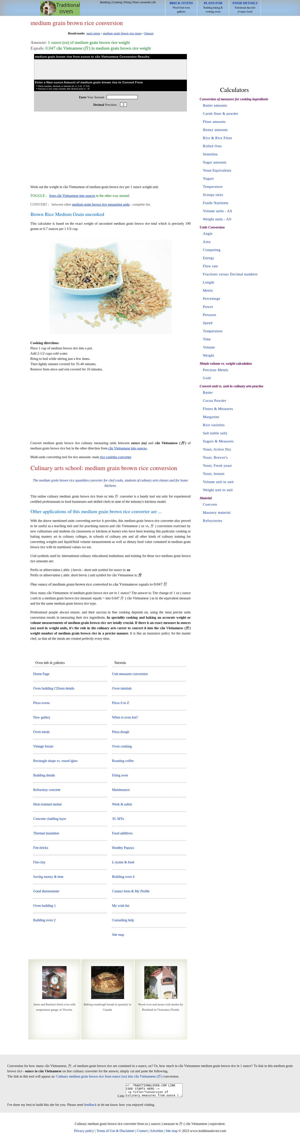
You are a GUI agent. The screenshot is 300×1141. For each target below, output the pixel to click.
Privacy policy (84, 1131)
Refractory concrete (46, 790)
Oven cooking (122, 746)
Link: (121, 1096)
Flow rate (210, 266)
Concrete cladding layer (49, 819)
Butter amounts (215, 105)
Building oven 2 (44, 920)
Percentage (211, 298)
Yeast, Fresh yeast (217, 465)
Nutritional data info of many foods (245, 7)
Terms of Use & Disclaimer (115, 1131)
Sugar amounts (214, 162)
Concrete (210, 504)
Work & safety (122, 804)
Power (208, 307)
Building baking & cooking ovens (213, 7)
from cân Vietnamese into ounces (72, 196)
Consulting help (123, 920)
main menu (93, 33)
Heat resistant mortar (47, 804)
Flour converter (142, 2)
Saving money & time (48, 877)
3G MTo (118, 819)
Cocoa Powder (214, 400)
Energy (208, 258)
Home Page (41, 674)
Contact (142, 1131)
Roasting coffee (123, 761)
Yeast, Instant (213, 474)
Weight (208, 355)
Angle (208, 233)
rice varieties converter (115, 457)
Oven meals (41, 732)
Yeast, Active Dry (217, 449)
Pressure (209, 315)
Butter (208, 392)
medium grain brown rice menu (122, 33)
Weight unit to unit (218, 490)
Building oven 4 (123, 877)
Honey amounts (215, 130)
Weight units (213, 219)
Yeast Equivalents (217, 170)
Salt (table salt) (215, 433)
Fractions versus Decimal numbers (230, 274)
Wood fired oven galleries (181, 7)
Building (105, 2)
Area (207, 242)
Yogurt (208, 178)
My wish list (120, 905)
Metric (208, 290)
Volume (209, 347)
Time (207, 339)
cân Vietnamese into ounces (127, 448)
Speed (208, 323)
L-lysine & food (123, 862)
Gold (207, 378)
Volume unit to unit (218, 482)
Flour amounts (214, 122)
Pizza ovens (41, 703)
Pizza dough (120, 732)
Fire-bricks (40, 848)
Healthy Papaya (123, 848)
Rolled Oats (212, 146)
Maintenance (121, 790)
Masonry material (217, 512)
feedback (90, 1105)
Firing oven (120, 775)
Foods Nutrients (215, 203)
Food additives (122, 833)
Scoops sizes (213, 195)
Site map (118, 934)
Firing (127, 2)
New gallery (41, 717)
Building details (44, 775)
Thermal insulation (46, 833)
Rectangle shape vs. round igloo (55, 761)
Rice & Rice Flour (217, 138)
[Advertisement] (110, 150)
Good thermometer (46, 891)
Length (208, 282)
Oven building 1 (44, 905)
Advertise (156, 1131)
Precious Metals (215, 370)
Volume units (213, 211)
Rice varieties (214, 425)
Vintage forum (43, 746)
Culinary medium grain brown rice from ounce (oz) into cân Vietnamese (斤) (109, 1076)
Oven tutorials (122, 688)
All (154, 2)
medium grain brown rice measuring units (101, 204)
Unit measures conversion (130, 674)
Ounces (148, 33)
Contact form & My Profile (131, 891)
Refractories (212, 521)
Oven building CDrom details (53, 688)
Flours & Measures (218, 409)
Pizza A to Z (120, 703)
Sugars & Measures (218, 441)
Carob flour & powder (220, 113)
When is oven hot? (125, 717)
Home (60, 8)
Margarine (211, 417)
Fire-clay (39, 862)
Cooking (117, 2)
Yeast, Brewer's (215, 457)
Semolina (210, 154)
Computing (211, 250)
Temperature (213, 187)
